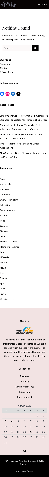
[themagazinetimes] (8, 4)
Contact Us (6, 68)
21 (31, 431)
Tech (2, 288)
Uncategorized (7, 299)
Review (4, 278)
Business (4, 189)
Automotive (6, 184)
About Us (5, 63)
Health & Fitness (8, 241)
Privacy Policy (7, 72)
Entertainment (7, 210)
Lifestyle (4, 257)
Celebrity (5, 194)
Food (2, 220)
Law (2, 252)
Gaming (4, 231)
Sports (3, 283)
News (3, 267)
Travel (3, 293)
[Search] (35, 48)
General (4, 236)
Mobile (4, 262)
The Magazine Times (14, 339)
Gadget (4, 225)
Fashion (4, 215)
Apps (2, 178)
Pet (2, 273)
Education (5, 205)
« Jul (23, 450)
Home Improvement (10, 246)
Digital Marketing (9, 199)
